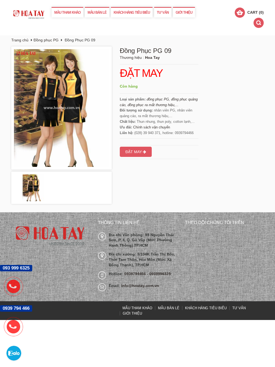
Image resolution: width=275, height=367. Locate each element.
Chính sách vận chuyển (151, 127)
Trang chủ (19, 40)
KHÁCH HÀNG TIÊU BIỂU (132, 12)
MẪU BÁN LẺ (97, 12)
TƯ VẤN (163, 12)
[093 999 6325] (16, 286)
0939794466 (135, 274)
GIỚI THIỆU (184, 12)
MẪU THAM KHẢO (67, 12)
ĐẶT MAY (141, 73)
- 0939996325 (159, 274)
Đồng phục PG (46, 40)
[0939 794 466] (16, 326)
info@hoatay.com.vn (140, 285)
